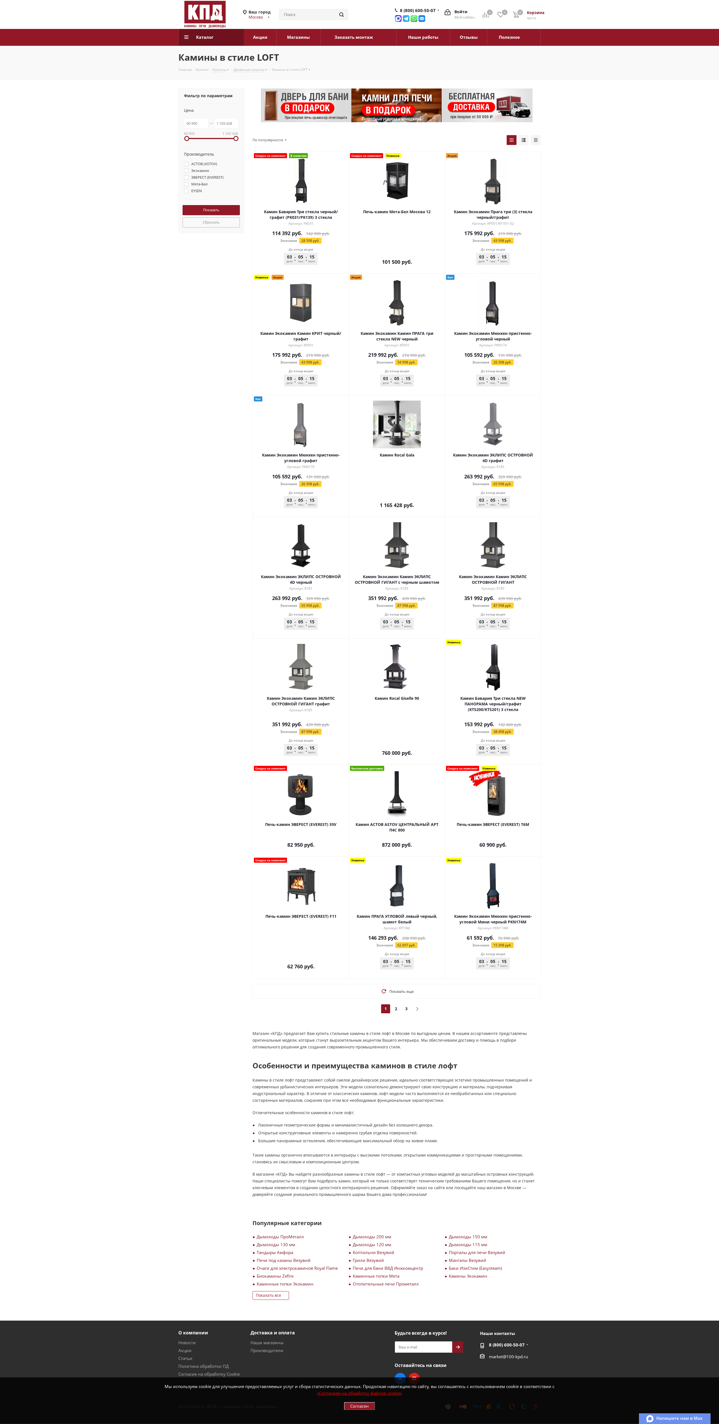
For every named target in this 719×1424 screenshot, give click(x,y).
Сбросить (211, 222)
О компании (193, 1333)
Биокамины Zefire (275, 1276)
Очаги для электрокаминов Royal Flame (297, 1268)
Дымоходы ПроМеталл (280, 1236)
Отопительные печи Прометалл (386, 1284)
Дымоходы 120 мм (372, 1244)
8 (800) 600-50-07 (418, 10)
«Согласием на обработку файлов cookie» (359, 1393)
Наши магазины (267, 1342)
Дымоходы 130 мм (276, 1244)
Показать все (268, 1295)
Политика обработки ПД (203, 1366)
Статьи (185, 1358)
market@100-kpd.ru (508, 1356)
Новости (187, 1342)
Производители (267, 1350)
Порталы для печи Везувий (477, 1252)
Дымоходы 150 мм (468, 1236)
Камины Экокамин (468, 1276)
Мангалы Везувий (467, 1260)
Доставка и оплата (273, 1333)
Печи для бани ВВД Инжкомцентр (388, 1268)
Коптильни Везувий (373, 1252)
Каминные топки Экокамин (285, 1284)
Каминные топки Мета (376, 1276)
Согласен (359, 1406)
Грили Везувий (368, 1260)
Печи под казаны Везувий (284, 1260)
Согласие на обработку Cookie (209, 1374)
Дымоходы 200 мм (372, 1236)
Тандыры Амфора (275, 1252)
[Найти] (341, 14)
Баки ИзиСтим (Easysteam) (475, 1268)
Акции (185, 1350)
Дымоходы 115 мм (468, 1244)
